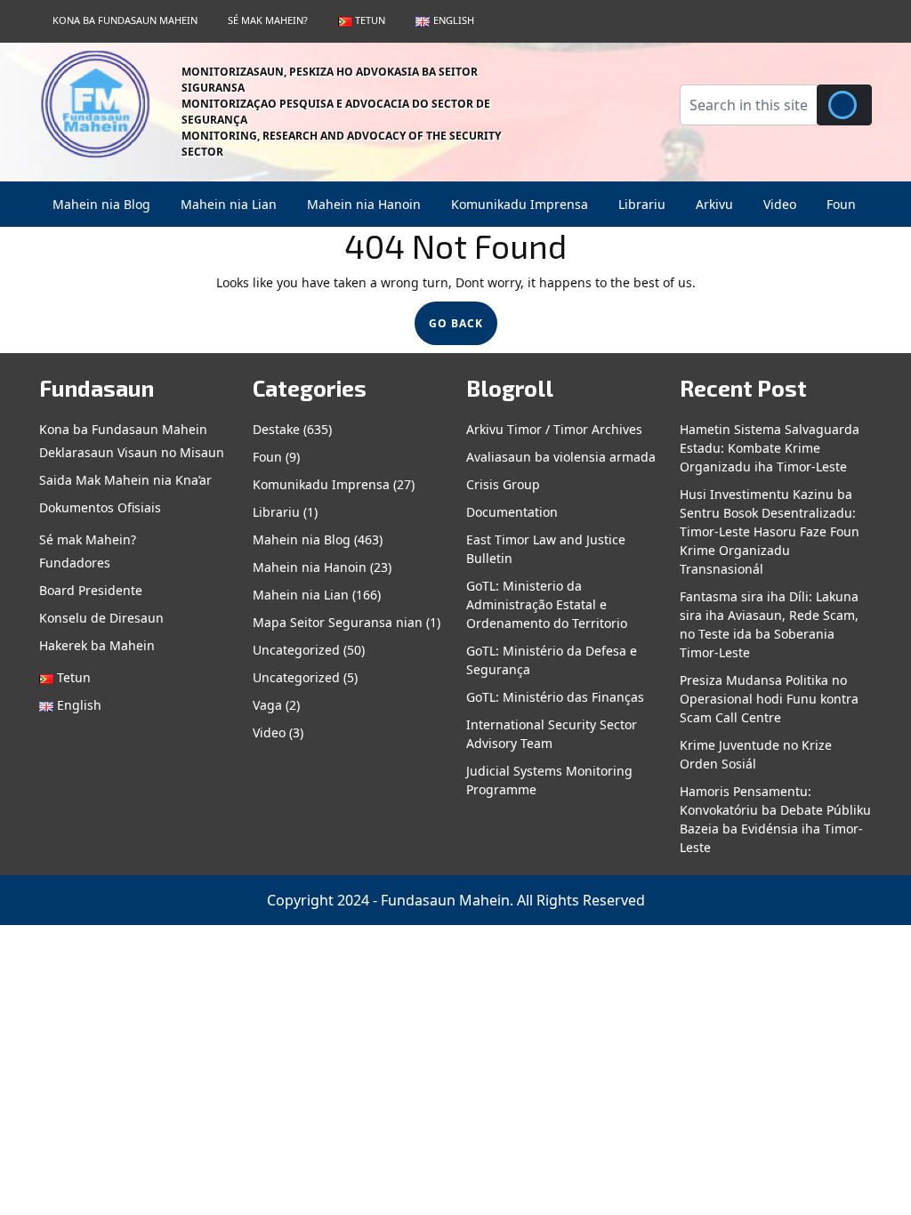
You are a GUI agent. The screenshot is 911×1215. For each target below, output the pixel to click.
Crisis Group (503, 484)
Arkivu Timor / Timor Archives (554, 429)
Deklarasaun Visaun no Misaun (131, 452)
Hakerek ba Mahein (97, 645)
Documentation (512, 511)
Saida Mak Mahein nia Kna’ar (125, 479)
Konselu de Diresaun (101, 617)
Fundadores (74, 562)
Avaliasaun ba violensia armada (561, 456)
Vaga (267, 704)
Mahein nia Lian (229, 204)
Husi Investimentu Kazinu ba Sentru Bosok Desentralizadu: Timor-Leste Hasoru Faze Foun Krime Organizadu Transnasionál (769, 531)
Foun (841, 204)
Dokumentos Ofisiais (100, 507)
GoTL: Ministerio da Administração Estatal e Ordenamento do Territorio (546, 604)
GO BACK (463, 327)
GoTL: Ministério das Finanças (555, 696)
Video (779, 204)
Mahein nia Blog (101, 204)
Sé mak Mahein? (268, 20)
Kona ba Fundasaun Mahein (125, 20)
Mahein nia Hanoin (364, 204)
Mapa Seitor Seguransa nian (338, 622)
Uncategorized (296, 649)
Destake (276, 429)
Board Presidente (90, 590)
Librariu (641, 204)
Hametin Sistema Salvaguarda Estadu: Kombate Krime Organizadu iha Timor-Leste (769, 448)
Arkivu (714, 204)
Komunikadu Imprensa (519, 204)
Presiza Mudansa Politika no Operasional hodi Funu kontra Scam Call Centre (769, 699)
